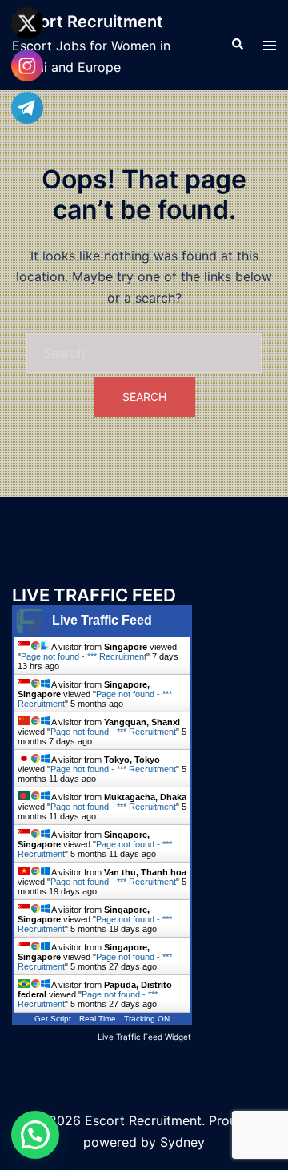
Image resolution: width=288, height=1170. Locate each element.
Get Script (52, 1018)
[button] (236, 44)
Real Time (97, 1018)
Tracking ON (147, 1018)
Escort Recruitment (87, 21)
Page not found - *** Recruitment (83, 656)
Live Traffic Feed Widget (144, 1036)
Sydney (182, 1142)
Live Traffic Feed (102, 620)
